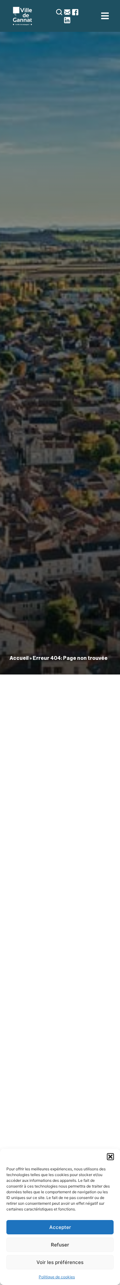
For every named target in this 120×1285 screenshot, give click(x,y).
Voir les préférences (60, 1262)
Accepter (60, 1227)
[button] (110, 1156)
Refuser (60, 1245)
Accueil (19, 658)
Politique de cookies (57, 1276)
